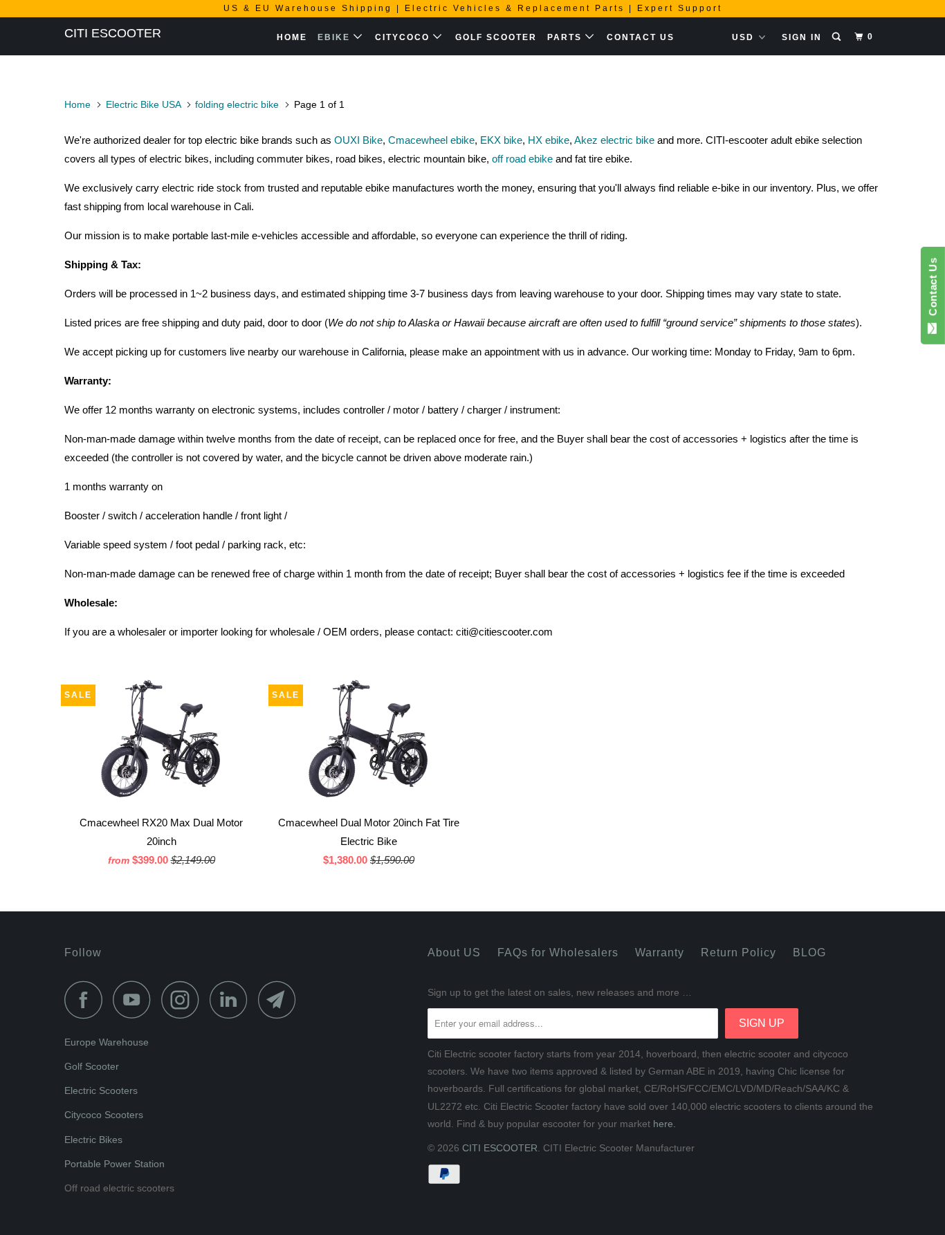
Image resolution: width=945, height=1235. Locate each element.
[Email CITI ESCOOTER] (281, 1000)
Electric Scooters (101, 1090)
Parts (566, 37)
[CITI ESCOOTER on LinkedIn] (232, 1000)
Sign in (802, 37)
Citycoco (404, 37)
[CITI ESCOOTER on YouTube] (135, 1000)
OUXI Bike (358, 140)
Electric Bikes (93, 1139)
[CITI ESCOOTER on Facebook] (87, 1000)
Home (292, 37)
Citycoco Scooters (103, 1114)
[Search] (837, 37)
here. (664, 1123)
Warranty (659, 952)
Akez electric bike (614, 140)
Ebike (336, 37)
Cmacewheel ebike (431, 140)
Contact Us (641, 37)
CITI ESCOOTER (112, 33)
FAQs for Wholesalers (557, 952)
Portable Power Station (114, 1163)
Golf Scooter (496, 37)
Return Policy (738, 952)
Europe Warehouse (106, 1042)
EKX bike (501, 140)
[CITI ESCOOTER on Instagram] (184, 1000)
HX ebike (548, 140)
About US (454, 952)
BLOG (809, 952)
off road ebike (522, 159)
